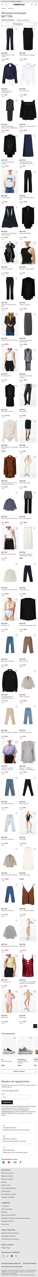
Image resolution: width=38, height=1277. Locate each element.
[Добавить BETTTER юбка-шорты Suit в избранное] (35, 421)
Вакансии (4, 1212)
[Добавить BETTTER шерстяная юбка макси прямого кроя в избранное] (35, 315)
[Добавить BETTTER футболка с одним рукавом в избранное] (35, 243)
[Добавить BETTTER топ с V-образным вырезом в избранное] (35, 885)
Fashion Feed (5, 1247)
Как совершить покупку (8, 1194)
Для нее (3, 8)
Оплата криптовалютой (8, 1188)
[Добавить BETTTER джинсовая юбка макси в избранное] (16, 635)
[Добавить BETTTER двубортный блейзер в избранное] (35, 208)
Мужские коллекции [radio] (23, 20)
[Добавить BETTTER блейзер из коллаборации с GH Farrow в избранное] (35, 101)
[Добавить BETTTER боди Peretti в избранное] (35, 814)
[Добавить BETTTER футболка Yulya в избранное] (16, 172)
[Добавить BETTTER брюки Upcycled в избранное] (35, 564)
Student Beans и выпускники (10, 1239)
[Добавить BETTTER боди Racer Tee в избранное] (16, 600)
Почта (3, 1093)
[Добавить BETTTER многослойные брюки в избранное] (35, 493)
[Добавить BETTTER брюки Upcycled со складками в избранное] (16, 707)
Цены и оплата (5, 1185)
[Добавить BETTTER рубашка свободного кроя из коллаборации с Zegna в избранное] (16, 457)
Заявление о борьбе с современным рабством (15, 1218)
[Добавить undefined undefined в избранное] (15, 1038)
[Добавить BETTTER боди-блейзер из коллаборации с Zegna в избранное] (16, 421)
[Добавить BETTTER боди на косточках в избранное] (35, 65)
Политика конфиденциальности (11, 1263)
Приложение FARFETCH (8, 1215)
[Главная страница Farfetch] (19, 4)
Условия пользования (29, 1263)
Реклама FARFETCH (7, 1221)
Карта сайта (5, 1224)
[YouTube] (16, 1256)
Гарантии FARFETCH (7, 1197)
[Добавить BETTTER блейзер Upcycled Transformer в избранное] (16, 315)
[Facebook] (12, 1256)
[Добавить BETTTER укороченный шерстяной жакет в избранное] (35, 600)
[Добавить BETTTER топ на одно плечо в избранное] (16, 350)
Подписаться (7, 1102)
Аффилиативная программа (9, 1233)
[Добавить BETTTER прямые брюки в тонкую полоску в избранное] (16, 29)
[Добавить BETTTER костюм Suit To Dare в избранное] (35, 457)
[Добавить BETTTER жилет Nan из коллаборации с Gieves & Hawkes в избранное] (16, 208)
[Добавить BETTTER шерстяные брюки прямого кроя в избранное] (35, 172)
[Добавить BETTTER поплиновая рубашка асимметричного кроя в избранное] (16, 671)
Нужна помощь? (9, 1150)
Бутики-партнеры (6, 1209)
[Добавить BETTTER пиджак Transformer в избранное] (35, 671)
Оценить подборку (16, 1)
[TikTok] (8, 1256)
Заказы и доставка (7, 1179)
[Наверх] (35, 1026)
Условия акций (6, 1191)
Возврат (4, 1182)
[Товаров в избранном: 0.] (32, 5)
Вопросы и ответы (10, 1139)
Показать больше (19, 1071)
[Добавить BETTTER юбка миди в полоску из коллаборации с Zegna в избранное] (35, 528)
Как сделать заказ (9, 1127)
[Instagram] (3, 1256)
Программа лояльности (8, 1236)
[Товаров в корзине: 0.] (36, 5)
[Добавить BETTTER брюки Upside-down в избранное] (35, 849)
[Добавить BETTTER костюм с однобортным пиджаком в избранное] (16, 136)
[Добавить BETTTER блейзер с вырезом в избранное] (35, 279)
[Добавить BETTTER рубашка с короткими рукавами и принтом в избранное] (16, 742)
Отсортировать (18, 24)
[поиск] (6, 5)
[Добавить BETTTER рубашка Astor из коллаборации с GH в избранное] (16, 65)
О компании (5, 1206)
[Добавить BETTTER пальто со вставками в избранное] (16, 243)
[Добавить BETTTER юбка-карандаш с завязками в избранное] (35, 29)
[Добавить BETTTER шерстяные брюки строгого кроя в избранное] (16, 279)
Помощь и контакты (7, 1173)
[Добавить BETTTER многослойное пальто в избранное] (16, 386)
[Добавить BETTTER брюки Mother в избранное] (35, 386)
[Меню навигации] (2, 5)
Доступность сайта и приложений (11, 1266)
